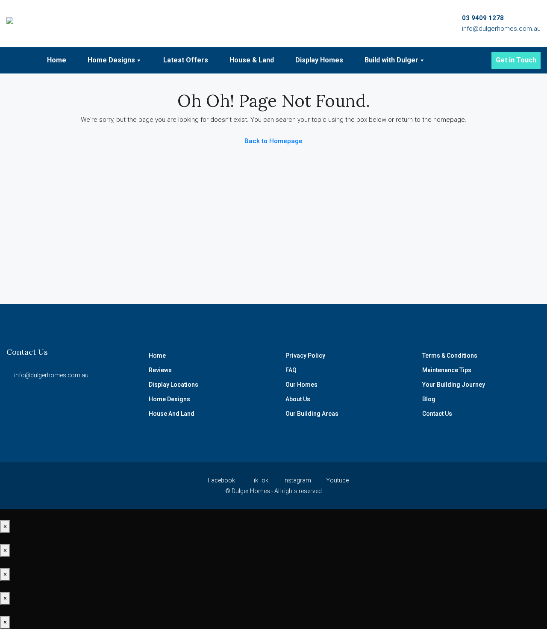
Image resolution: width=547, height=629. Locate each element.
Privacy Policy (305, 355)
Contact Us (437, 413)
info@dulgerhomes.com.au (501, 28)
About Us (297, 399)
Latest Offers (185, 60)
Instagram (297, 480)
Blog (428, 399)
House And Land (171, 413)
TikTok (259, 480)
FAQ (291, 370)
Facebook (221, 480)
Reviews (160, 370)
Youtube (337, 480)
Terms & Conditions (449, 355)
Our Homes (301, 384)
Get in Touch (516, 60)
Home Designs (111, 60)
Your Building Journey (453, 384)
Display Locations (173, 384)
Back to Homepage (273, 141)
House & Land (251, 60)
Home (56, 60)
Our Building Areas (311, 413)
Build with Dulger (391, 60)
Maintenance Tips (446, 370)
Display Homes (319, 60)
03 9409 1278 (483, 18)
